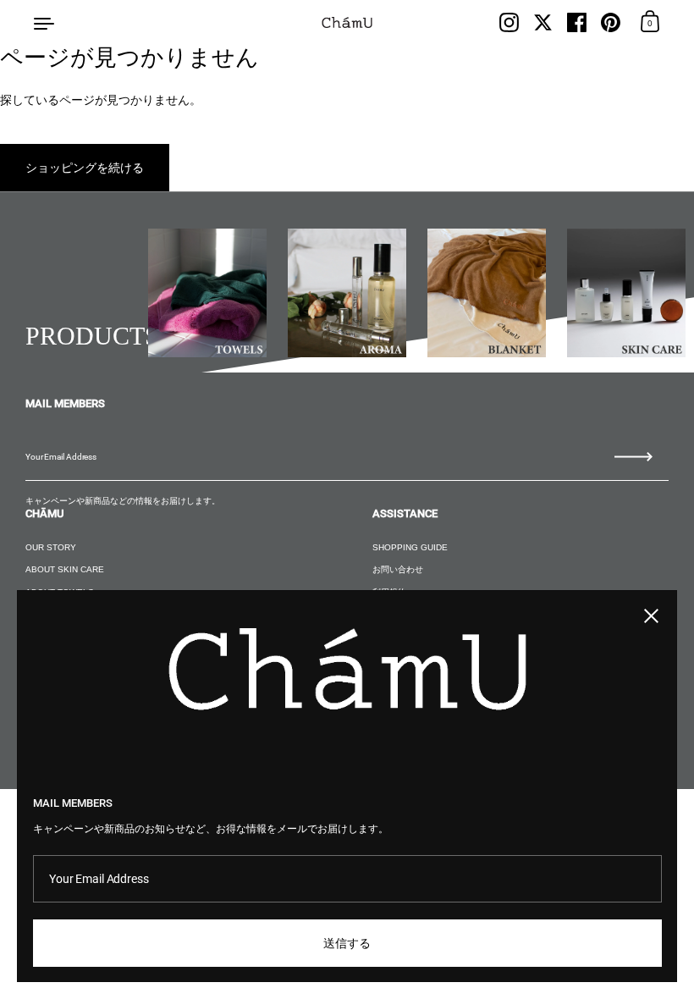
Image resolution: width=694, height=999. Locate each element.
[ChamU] (347, 22)
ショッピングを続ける (84, 167)
